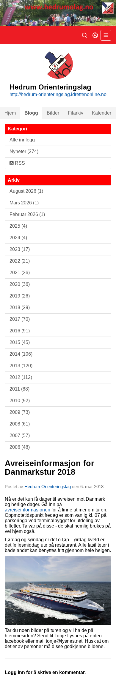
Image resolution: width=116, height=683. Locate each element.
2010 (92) (20, 400)
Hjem (10, 112)
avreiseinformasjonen (27, 509)
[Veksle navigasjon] (106, 35)
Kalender (101, 112)
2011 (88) (19, 388)
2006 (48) (20, 447)
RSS (19, 163)
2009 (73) (20, 412)
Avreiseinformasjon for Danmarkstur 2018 (49, 468)
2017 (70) (20, 319)
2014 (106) (21, 354)
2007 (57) (20, 435)
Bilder (53, 112)
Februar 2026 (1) (27, 214)
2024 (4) (18, 237)
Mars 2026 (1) (24, 202)
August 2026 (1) (26, 191)
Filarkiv (75, 112)
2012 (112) (21, 377)
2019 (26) (20, 295)
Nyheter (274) (24, 151)
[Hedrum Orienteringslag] (58, 13)
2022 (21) (20, 260)
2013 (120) (21, 365)
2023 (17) (20, 249)
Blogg (31, 112)
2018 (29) (20, 307)
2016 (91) (20, 330)
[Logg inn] (95, 35)
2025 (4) (18, 226)
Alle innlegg (22, 139)
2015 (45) (20, 342)
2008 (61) (20, 423)
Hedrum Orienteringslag (47, 486)
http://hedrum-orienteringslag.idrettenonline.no (58, 94)
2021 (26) (20, 272)
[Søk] (84, 35)
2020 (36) (20, 284)
